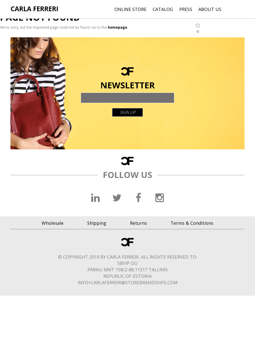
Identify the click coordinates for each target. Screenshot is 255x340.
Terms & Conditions (192, 223)
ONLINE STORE (130, 9)
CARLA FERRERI (34, 8)
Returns (138, 223)
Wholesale (53, 223)
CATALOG (163, 9)
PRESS (185, 9)
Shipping (96, 223)
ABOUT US (209, 9)
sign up (127, 112)
